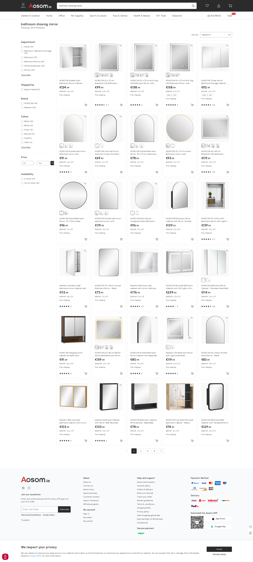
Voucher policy (143, 486)
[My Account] (218, 5)
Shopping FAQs (144, 508)
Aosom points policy (146, 482)
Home (49, 15)
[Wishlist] (207, 5)
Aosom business (90, 493)
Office (62, 15)
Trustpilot (25, 520)
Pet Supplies (77, 15)
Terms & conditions (145, 504)
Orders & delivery (145, 489)
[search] (193, 6)
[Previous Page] (127, 451)
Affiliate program (91, 504)
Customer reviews (91, 497)
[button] (5, 557)
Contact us (88, 486)
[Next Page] (161, 451)
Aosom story (88, 489)
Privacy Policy (49, 515)
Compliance (142, 523)
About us (87, 482)
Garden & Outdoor (30, 15)
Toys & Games (120, 15)
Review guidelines (145, 500)
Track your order (144, 497)
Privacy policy (143, 512)
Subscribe (64, 509)
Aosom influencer (91, 500)
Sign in (86, 514)
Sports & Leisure (98, 15)
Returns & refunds (145, 493)
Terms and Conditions (31, 515)
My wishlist (88, 521)
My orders (87, 517)
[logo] (40, 6)
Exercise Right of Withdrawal (150, 519)
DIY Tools (161, 15)
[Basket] (230, 5)
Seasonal (177, 15)
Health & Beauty (142, 15)
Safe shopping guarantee (148, 515)
